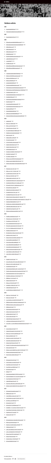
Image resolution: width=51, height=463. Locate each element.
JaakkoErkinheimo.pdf (10, 58)
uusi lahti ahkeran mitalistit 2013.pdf (13, 290)
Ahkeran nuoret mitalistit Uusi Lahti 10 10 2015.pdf (15, 350)
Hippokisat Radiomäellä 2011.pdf (12, 201)
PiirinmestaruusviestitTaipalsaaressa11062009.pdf (15, 90)
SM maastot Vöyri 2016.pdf (11, 360)
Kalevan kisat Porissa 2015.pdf (12, 343)
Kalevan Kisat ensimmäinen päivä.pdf (13, 237)
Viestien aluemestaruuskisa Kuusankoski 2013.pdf (15, 271)
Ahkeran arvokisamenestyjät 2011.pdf (13, 211)
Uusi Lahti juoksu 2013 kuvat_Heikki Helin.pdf (14, 261)
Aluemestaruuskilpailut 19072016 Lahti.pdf (14, 374)
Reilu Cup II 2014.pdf (10, 297)
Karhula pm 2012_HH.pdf (11, 235)
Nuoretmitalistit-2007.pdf (11, 37)
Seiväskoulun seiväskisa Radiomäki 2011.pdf (14, 204)
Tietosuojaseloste (7, 458)
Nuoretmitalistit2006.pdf (10, 29)
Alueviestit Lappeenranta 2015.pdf (12, 340)
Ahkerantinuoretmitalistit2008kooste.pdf (13, 42)
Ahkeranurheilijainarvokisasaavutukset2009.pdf (15, 115)
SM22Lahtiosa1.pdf (10, 47)
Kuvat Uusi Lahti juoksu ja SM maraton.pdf (14, 383)
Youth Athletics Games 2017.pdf (12, 395)
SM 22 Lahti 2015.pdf (10, 347)
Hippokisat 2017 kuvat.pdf (11, 412)
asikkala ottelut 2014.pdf (11, 314)
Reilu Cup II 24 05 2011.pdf (11, 175)
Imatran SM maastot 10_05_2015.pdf (13, 331)
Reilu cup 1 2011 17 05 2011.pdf (12, 171)
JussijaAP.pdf (8, 61)
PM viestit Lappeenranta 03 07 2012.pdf (13, 225)
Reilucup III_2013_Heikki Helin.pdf (12, 264)
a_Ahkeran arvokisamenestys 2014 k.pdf (14, 321)
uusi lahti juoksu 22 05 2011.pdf (12, 173)
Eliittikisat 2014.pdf (9, 307)
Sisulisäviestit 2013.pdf (10, 266)
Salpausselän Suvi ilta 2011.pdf (12, 178)
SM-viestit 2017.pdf (10, 403)
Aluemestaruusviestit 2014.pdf (12, 309)
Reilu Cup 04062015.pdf (10, 335)
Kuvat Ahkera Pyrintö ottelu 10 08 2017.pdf (14, 410)
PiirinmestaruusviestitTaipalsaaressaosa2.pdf (15, 87)
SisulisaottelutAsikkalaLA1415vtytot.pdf (13, 94)
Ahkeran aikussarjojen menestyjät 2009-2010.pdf (15, 163)
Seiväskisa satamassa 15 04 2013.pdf (13, 275)
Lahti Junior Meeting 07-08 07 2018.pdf (13, 429)
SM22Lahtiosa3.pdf (10, 51)
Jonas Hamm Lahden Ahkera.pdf (12, 254)
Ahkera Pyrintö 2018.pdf (10, 436)
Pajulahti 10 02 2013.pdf (10, 259)
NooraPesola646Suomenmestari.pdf (13, 56)
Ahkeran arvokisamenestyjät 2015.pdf (13, 352)
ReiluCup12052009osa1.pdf (11, 78)
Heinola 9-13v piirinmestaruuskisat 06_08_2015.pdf (15, 345)
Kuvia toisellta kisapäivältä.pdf (12, 240)
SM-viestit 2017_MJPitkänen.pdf (12, 405)
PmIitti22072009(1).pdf (10, 92)
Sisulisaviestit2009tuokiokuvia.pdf (12, 85)
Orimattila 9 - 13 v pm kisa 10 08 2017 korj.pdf (14, 407)
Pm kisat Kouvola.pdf (10, 140)
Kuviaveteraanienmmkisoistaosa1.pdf (13, 106)
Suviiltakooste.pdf (9, 63)
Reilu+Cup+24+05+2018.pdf (11, 422)
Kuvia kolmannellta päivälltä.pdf (12, 242)
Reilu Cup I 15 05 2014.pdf (11, 295)
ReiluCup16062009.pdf (10, 80)
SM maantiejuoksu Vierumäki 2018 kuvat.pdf (14, 420)
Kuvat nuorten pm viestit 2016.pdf (12, 362)
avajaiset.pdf (8, 121)
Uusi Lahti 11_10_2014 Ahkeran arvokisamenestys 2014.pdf (17, 323)
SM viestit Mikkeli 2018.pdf (11, 441)
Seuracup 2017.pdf (9, 414)
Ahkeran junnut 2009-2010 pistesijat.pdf (13, 158)
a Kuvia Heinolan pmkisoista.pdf (12, 142)
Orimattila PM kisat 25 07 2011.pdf (12, 194)
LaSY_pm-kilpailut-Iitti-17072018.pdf (13, 431)
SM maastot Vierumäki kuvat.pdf (12, 391)
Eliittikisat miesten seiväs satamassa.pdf (14, 304)
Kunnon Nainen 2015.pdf (10, 328)
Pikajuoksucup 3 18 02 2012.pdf (12, 218)
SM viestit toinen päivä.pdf (11, 187)
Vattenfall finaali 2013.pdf (11, 287)
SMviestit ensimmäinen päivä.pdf (12, 190)
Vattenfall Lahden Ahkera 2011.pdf (12, 206)
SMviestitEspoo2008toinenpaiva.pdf (13, 68)
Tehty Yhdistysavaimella (21, 458)
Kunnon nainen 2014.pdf (10, 316)
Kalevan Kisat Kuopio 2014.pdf (12, 311)
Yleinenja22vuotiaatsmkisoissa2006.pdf (13, 31)
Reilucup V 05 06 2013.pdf (11, 283)
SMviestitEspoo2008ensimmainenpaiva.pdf (14, 65)
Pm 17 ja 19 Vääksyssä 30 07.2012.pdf (13, 228)
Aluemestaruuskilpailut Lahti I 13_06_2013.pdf (15, 268)
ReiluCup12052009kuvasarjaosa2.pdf (13, 75)
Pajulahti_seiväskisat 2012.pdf (12, 216)
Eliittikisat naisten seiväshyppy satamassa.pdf (15, 302)
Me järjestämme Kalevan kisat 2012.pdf (13, 232)
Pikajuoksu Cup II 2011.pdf (11, 168)
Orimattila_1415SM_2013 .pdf (11, 285)
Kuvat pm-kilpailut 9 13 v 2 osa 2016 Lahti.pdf (14, 376)
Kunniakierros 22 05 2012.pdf (11, 221)
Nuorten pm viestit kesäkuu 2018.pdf (13, 424)
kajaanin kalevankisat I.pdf (11, 147)
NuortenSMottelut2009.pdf (11, 111)
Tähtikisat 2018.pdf (9, 427)
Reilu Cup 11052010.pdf (10, 123)
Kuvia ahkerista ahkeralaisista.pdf (12, 247)
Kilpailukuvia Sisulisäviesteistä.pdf (12, 132)
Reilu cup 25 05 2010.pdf (10, 125)
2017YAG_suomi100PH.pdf (11, 400)
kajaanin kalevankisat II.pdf (11, 144)
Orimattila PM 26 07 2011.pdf (11, 192)
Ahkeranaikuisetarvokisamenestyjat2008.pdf (14, 44)
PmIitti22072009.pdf (10, 97)
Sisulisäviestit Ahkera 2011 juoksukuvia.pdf (14, 180)
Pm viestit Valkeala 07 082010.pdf (12, 130)
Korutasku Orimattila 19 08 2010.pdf (13, 151)
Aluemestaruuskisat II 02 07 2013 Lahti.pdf (14, 273)
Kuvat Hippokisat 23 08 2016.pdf (12, 378)
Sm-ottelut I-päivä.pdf (10, 156)
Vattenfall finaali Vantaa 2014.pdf (12, 318)
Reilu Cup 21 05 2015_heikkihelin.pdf (13, 333)
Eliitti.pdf (7, 371)
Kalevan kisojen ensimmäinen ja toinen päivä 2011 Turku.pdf (17, 199)
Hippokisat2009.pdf (10, 108)
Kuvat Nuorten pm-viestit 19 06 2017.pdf (13, 398)
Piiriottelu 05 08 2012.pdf (11, 230)
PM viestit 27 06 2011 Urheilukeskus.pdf (13, 185)
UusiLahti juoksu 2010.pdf (11, 128)
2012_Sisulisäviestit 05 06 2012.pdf (13, 223)
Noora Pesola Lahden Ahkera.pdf (12, 354)
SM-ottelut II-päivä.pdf (10, 154)
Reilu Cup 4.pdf (9, 135)
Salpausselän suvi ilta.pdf (11, 137)
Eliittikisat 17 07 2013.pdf (11, 278)
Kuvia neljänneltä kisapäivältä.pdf (12, 244)
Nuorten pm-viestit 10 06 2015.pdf (12, 338)
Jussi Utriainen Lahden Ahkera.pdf (12, 251)
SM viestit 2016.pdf (9, 369)
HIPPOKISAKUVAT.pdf (10, 149)
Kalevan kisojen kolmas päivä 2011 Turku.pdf (14, 197)
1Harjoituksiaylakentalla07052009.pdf (13, 73)
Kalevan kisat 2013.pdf (10, 280)
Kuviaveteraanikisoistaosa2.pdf (12, 104)
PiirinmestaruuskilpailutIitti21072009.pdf (13, 99)
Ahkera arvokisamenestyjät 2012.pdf (13, 249)
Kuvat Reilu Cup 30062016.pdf (11, 367)
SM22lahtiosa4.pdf (9, 54)
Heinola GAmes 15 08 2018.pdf (12, 438)
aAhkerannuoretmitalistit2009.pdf (12, 113)
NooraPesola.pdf (9, 101)
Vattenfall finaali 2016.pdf (11, 381)
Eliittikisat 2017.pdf (9, 393)
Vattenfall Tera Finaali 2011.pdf (12, 208)
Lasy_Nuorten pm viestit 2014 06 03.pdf (13, 300)
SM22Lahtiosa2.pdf (10, 49)
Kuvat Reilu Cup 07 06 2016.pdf (12, 364)
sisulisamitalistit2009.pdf (11, 82)
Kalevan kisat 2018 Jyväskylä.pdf (12, 434)
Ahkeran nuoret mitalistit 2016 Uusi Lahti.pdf (14, 385)
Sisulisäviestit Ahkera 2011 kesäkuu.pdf (13, 182)
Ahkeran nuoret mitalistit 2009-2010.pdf (13, 161)
